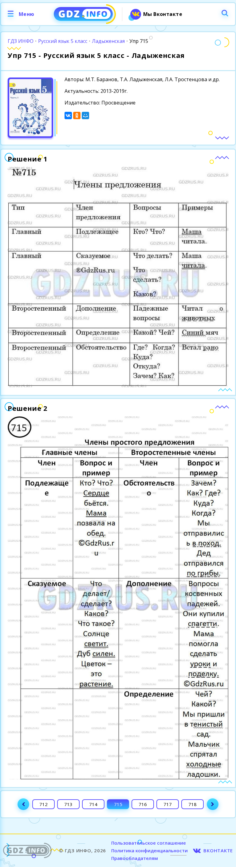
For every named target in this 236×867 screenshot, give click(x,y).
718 (192, 804)
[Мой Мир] (85, 115)
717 (167, 804)
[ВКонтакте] (68, 115)
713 (68, 804)
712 (43, 804)
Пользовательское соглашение (148, 843)
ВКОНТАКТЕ (218, 850)
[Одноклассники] (77, 115)
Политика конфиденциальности (149, 850)
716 (143, 804)
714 (93, 804)
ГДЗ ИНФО (20, 41)
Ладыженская (108, 41)
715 (118, 804)
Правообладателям (134, 858)
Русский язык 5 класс (62, 41)
